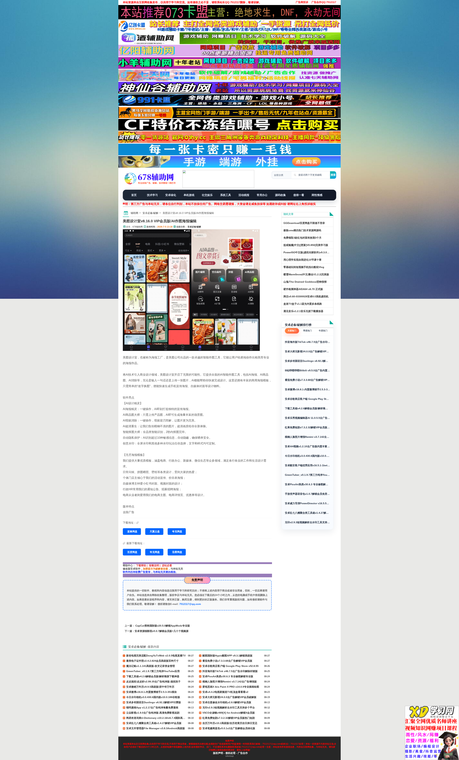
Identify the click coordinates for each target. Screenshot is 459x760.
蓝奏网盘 (132, 531)
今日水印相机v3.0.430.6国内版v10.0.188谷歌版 (307, 455)
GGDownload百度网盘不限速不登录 (304, 223)
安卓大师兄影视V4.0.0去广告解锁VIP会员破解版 (307, 351)
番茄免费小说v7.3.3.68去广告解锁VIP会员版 (307, 379)
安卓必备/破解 (150, 213)
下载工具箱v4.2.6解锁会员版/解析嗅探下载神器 (307, 408)
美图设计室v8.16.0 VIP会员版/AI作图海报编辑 (160, 221)
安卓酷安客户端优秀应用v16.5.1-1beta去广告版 (307, 465)
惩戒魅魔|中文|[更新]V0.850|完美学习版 (305, 245)
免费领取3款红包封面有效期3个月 (302, 237)
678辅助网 (138, 227)
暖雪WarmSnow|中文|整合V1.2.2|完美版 (306, 274)
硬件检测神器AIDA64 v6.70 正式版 (303, 289)
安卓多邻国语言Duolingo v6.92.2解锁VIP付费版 (307, 360)
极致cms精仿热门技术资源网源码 (302, 230)
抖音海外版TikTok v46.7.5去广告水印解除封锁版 (307, 342)
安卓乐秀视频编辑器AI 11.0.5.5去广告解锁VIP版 (307, 417)
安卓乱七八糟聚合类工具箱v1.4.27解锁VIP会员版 (307, 512)
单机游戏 (189, 194)
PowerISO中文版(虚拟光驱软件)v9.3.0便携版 (308, 252)
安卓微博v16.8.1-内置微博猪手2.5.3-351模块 (307, 389)
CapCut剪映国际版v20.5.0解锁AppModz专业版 (162, 625)
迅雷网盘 (177, 552)
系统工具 (225, 194)
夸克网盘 (177, 531)
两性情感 (317, 194)
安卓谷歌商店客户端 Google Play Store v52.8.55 (307, 398)
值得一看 (298, 194)
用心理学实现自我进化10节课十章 (302, 259)
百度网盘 (132, 552)
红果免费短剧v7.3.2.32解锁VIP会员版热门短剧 (307, 427)
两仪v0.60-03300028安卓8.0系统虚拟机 (305, 296)
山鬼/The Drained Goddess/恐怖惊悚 (305, 281)
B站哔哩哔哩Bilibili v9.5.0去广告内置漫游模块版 (307, 370)
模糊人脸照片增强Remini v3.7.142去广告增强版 (307, 436)
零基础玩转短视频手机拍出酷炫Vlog (303, 267)
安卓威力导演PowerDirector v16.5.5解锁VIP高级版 (307, 503)
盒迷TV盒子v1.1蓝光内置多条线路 (302, 303)
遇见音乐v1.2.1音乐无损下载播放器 (303, 311)
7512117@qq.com (190, 604)
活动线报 (243, 194)
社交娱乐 (207, 194)
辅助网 (134, 213)
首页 (134, 194)
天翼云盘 (155, 531)
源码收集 (280, 194)
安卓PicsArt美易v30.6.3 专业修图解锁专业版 (307, 484)
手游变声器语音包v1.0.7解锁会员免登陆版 (307, 493)
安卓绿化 (170, 194)
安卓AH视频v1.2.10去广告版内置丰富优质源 (307, 446)
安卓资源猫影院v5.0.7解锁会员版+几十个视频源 (161, 631)
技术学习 (152, 194)
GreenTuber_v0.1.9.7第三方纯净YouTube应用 (307, 474)
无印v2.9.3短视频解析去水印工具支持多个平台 (307, 522)
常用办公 (262, 194)
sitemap (229, 756)
